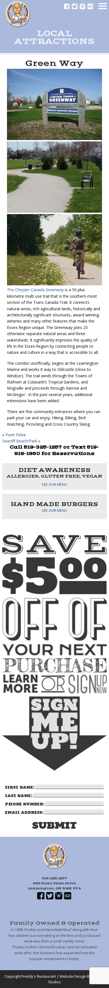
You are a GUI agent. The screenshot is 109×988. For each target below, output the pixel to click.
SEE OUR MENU (54, 484)
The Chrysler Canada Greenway (35, 289)
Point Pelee (15, 434)
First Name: (19, 787)
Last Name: (18, 796)
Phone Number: (24, 804)
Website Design (73, 976)
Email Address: (24, 812)
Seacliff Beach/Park (19, 441)
